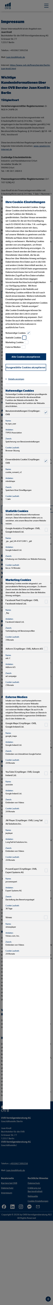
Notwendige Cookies (16, 333)
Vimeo (9, 917)
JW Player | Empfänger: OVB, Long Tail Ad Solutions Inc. (24, 822)
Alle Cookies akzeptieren (26, 356)
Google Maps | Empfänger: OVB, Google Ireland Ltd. (21, 725)
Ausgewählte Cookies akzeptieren (25, 367)
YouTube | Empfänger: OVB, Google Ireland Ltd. (23, 773)
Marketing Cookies (15, 342)
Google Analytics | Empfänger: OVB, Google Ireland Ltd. (23, 530)
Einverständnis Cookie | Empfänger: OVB (23, 461)
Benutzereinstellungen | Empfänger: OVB (23, 412)
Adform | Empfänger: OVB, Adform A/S (24, 648)
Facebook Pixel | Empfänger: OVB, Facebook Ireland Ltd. (22, 602)
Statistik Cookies (13, 337)
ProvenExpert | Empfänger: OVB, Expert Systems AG (21, 870)
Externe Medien (13, 347)
